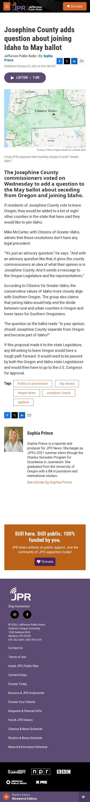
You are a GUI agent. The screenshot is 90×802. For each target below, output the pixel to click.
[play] (6, 797)
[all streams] (84, 797)
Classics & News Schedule (25, 729)
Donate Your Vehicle (21, 702)
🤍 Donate (45, 561)
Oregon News (27, 393)
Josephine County (58, 393)
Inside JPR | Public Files (23, 666)
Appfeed (23, 402)
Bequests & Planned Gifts (25, 711)
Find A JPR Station (20, 720)
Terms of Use (17, 657)
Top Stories (67, 383)
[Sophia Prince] (13, 439)
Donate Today (17, 684)
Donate (76, 6)
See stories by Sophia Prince (49, 482)
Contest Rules (17, 675)
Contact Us (15, 648)
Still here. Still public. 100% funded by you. (45, 537)
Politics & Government (33, 383)
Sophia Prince (40, 433)
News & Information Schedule (28, 747)
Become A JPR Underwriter (26, 693)
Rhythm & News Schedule (25, 738)
